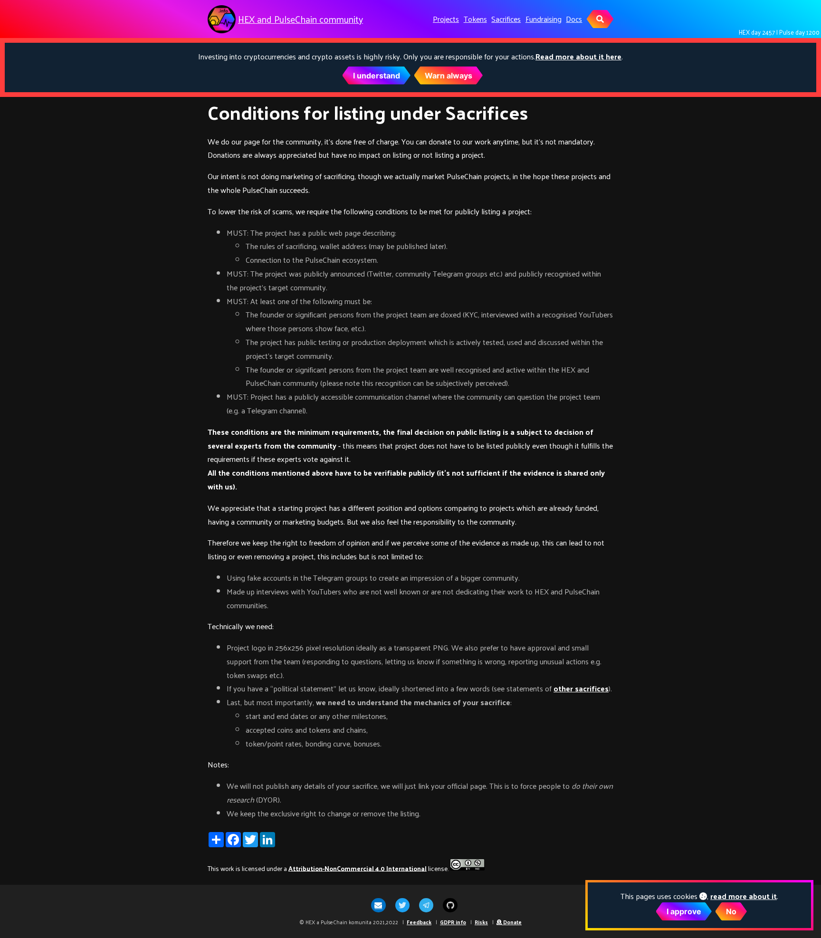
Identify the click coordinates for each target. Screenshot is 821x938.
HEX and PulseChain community (300, 19)
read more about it (743, 896)
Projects (446, 19)
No (731, 911)
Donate (512, 922)
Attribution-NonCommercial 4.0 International (357, 868)
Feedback (419, 922)
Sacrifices (506, 19)
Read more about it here (578, 56)
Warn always (448, 75)
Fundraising (543, 19)
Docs (574, 19)
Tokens (475, 19)
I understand (376, 75)
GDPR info (453, 922)
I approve (684, 911)
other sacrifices (581, 688)
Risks (481, 922)
